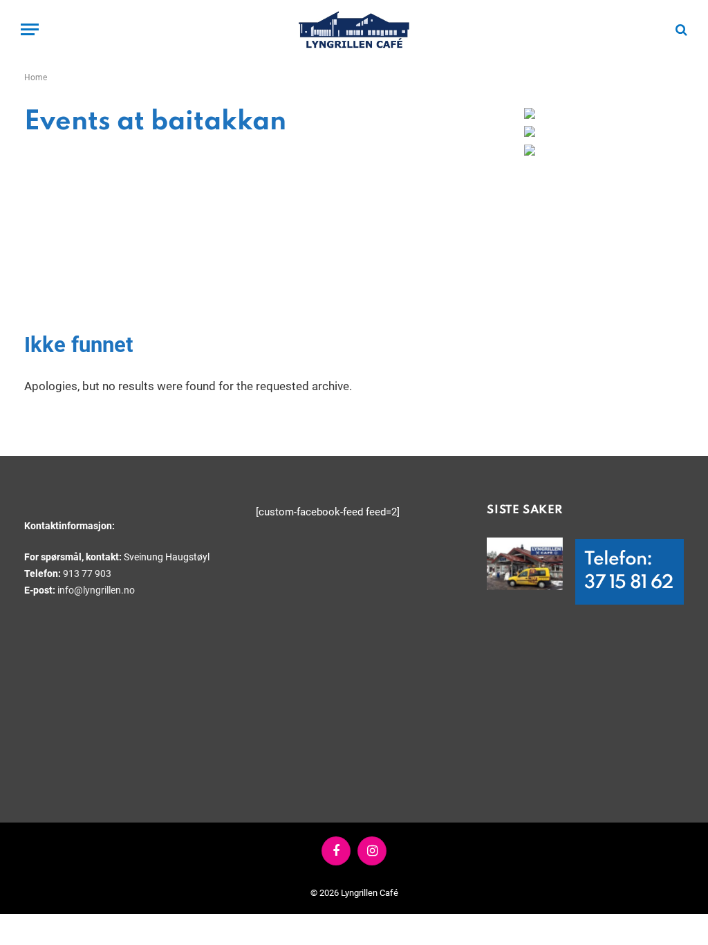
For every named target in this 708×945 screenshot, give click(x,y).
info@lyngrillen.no (96, 590)
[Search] (680, 29)
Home (35, 77)
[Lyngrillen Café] (354, 29)
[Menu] (30, 29)
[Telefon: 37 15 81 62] (525, 564)
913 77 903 (87, 573)
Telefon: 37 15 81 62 (628, 571)
